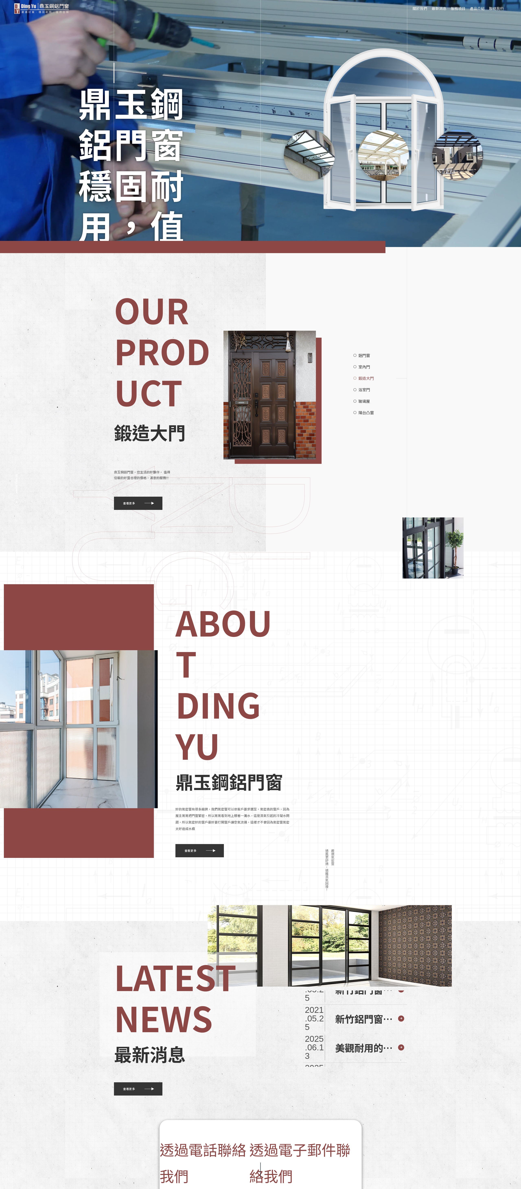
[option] (260, 123)
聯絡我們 (496, 8)
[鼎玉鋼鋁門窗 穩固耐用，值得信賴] (260, 123)
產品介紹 (477, 8)
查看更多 (129, 503)
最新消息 (439, 8)
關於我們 (420, 8)
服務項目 (458, 8)
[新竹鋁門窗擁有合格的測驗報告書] (355, 1018)
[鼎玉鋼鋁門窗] (41, 8)
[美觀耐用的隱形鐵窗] (355, 1047)
